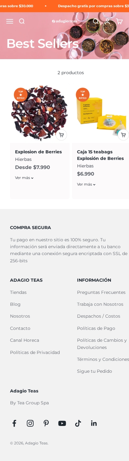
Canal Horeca (24, 340)
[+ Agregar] (61, 135)
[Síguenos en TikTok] (78, 423)
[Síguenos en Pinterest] (46, 423)
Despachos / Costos (98, 316)
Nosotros (20, 316)
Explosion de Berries (38, 152)
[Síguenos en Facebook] (14, 423)
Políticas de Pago (96, 328)
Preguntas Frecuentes (101, 292)
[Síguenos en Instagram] (30, 423)
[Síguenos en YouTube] (62, 423)
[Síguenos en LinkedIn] (94, 423)
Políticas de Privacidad (35, 352)
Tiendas (18, 292)
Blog (15, 304)
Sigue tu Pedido (94, 371)
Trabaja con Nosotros (100, 304)
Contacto (20, 328)
